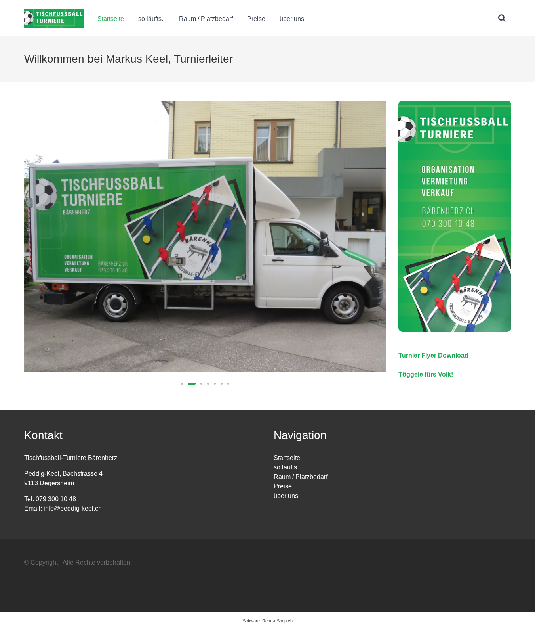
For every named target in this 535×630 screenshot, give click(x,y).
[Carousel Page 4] (208, 384)
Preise (256, 18)
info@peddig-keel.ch (73, 508)
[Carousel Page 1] (182, 384)
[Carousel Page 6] (222, 384)
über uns (292, 18)
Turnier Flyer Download (433, 355)
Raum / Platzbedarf (206, 18)
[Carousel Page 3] (201, 384)
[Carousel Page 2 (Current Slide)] (192, 384)
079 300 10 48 (56, 499)
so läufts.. (151, 18)
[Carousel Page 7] (228, 384)
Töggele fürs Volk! (425, 374)
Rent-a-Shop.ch (277, 621)
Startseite (110, 18)
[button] (502, 18)
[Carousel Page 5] (215, 384)
